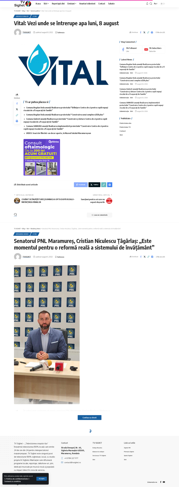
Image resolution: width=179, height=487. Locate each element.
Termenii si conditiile (12, 481)
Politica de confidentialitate (17, 479)
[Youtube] (154, 49)
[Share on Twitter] (144, 32)
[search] (151, 4)
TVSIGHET (27, 32)
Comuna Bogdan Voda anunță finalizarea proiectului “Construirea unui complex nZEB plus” (65, 114)
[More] (152, 459)
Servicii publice (22, 16)
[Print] (152, 32)
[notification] (147, 3)
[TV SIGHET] (23, 3)
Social (35, 436)
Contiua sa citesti (90, 417)
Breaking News (22, 234)
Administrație (124, 73)
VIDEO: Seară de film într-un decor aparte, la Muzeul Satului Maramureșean (58, 133)
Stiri (35, 16)
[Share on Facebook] (140, 32)
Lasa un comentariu (100, 215)
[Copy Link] (148, 32)
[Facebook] (131, 49)
